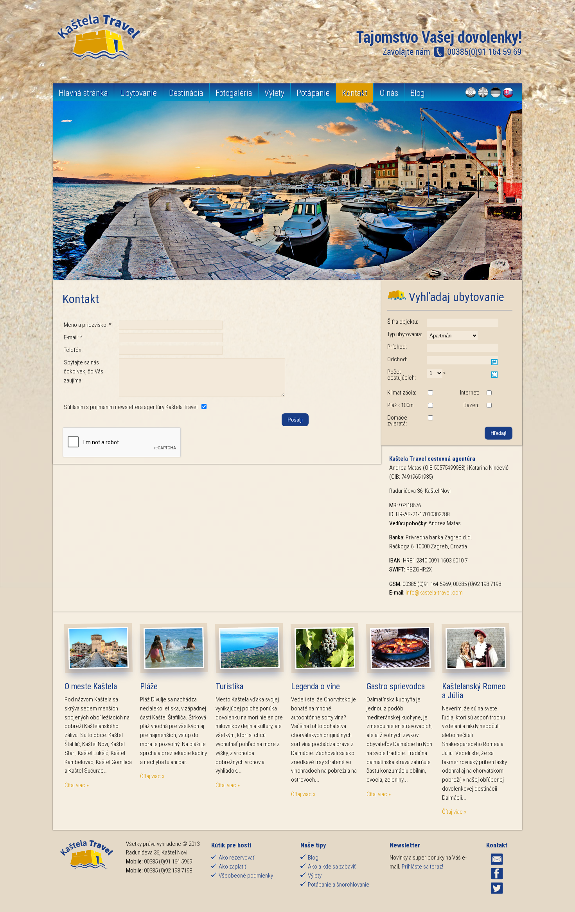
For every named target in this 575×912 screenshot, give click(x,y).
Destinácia (186, 93)
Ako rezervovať (237, 857)
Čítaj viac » (77, 785)
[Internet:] (489, 393)
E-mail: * (73, 337)
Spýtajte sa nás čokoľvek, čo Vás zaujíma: (83, 371)
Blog (417, 93)
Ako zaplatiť (232, 866)
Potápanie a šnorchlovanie (338, 884)
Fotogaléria (234, 93)
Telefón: (73, 349)
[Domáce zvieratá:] (430, 418)
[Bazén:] (489, 405)
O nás (388, 93)
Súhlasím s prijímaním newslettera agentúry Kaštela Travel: (132, 407)
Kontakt (354, 93)
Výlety (274, 93)
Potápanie (313, 93)
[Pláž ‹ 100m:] (430, 405)
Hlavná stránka (83, 93)
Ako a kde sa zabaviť (332, 866)
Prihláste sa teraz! (422, 866)
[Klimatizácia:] (430, 393)
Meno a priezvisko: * (87, 324)
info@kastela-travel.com (434, 592)
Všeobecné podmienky (246, 875)
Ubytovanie (138, 93)
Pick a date (494, 362)
